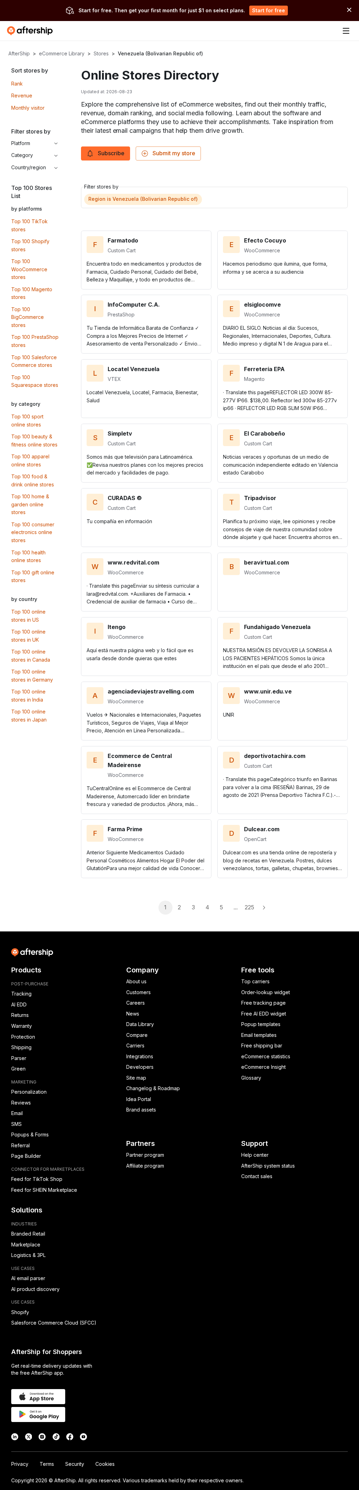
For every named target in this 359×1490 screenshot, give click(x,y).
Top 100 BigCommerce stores (27, 317)
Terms (47, 1464)
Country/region (28, 167)
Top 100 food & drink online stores (32, 480)
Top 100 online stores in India (28, 696)
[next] (264, 908)
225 (249, 907)
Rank (17, 84)
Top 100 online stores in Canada (30, 656)
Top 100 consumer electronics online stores (32, 532)
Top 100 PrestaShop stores (35, 341)
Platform (20, 143)
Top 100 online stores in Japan (29, 716)
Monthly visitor (28, 108)
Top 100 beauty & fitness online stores (34, 440)
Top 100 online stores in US (28, 616)
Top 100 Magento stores (31, 293)
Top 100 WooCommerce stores (29, 269)
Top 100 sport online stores (27, 420)
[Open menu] (346, 31)
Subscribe (111, 153)
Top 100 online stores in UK (28, 636)
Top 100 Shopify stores (30, 245)
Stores (101, 53)
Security (74, 1464)
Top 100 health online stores (28, 556)
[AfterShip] (31, 30)
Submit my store (174, 153)
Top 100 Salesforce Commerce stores (34, 361)
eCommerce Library (61, 53)
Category (22, 155)
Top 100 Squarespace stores (34, 381)
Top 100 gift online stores (32, 576)
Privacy (19, 1464)
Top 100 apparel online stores (30, 460)
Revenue (21, 95)
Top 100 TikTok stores (29, 225)
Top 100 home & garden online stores (30, 504)
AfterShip (19, 53)
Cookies (105, 1464)
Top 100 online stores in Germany (32, 676)
